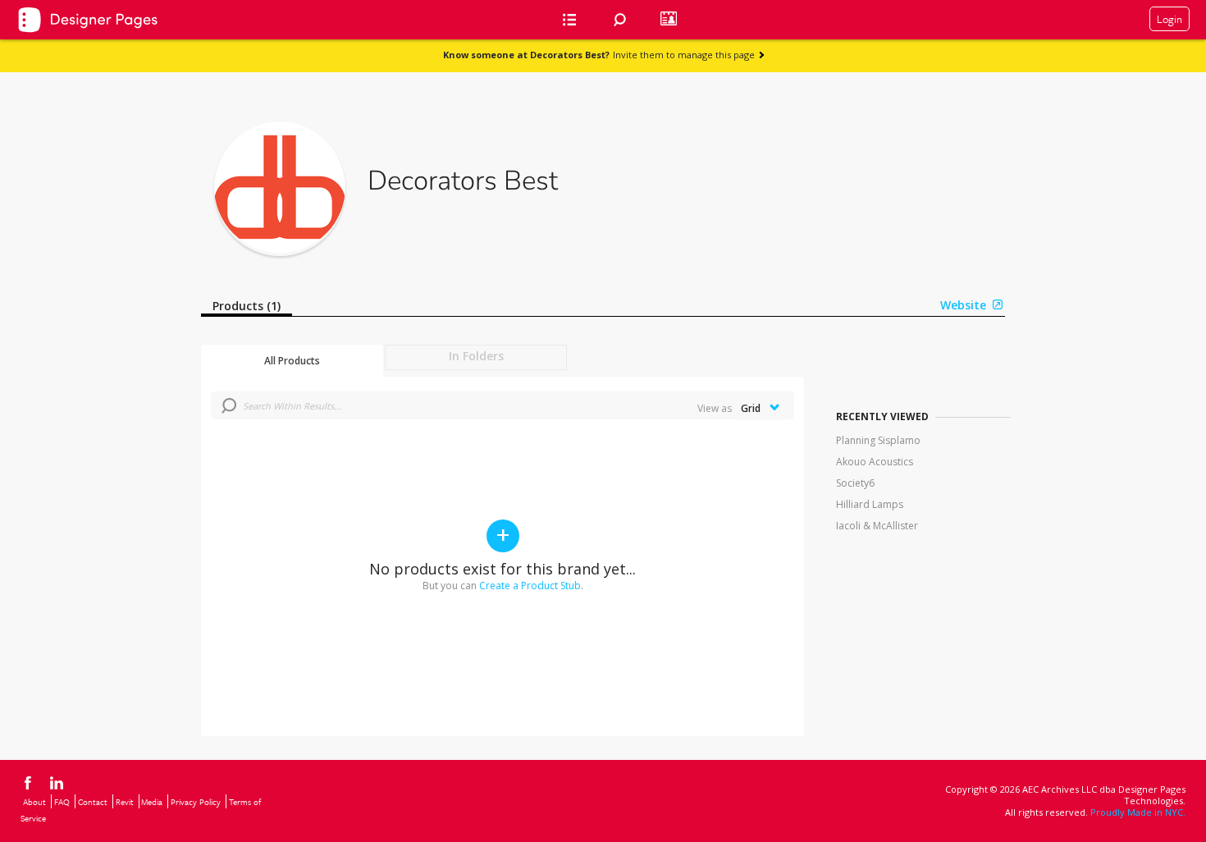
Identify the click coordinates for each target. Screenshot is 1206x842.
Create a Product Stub (530, 586)
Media (151, 801)
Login (1169, 19)
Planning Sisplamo (878, 440)
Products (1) (246, 305)
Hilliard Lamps (869, 504)
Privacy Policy (196, 801)
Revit (125, 801)
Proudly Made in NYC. (1137, 812)
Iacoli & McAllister (877, 526)
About (34, 801)
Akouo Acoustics (874, 462)
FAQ (62, 801)
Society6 (855, 483)
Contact (92, 801)
